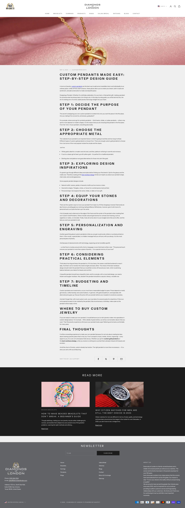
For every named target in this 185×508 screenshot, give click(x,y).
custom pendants (79, 70)
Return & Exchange (105, 475)
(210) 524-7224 (13, 478)
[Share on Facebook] (98, 359)
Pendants (81, 13)
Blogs (126, 13)
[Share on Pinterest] (114, 359)
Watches (116, 13)
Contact (136, 13)
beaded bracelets (49, 410)
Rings (91, 13)
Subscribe (108, 453)
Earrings (70, 13)
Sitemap (101, 478)
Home (47, 13)
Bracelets (57, 13)
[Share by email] (121, 359)
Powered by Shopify (92, 502)
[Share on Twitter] (106, 359)
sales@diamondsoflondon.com (18, 480)
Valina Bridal (103, 13)
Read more (44, 429)
